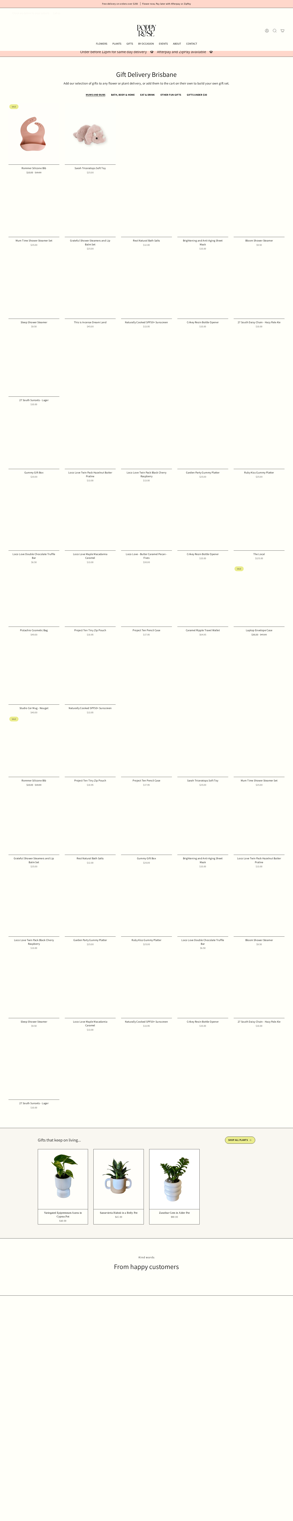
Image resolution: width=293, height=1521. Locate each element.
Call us (56, 13)
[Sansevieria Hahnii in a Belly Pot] (119, 1179)
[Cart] (282, 31)
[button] (101, 44)
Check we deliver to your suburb (30, 13)
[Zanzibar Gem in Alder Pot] (174, 1179)
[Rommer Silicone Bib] (33, 133)
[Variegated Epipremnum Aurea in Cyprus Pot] (63, 1179)
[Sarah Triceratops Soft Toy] (90, 133)
